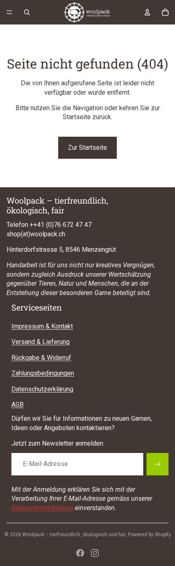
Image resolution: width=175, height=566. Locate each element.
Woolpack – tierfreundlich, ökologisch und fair (73, 534)
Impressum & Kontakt (42, 326)
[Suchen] (27, 12)
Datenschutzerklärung (42, 389)
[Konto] (147, 12)
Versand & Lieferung (40, 342)
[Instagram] (95, 553)
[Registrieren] (157, 464)
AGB (17, 404)
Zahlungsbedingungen (42, 373)
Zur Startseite (87, 147)
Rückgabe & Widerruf (41, 358)
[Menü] (9, 12)
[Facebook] (80, 553)
